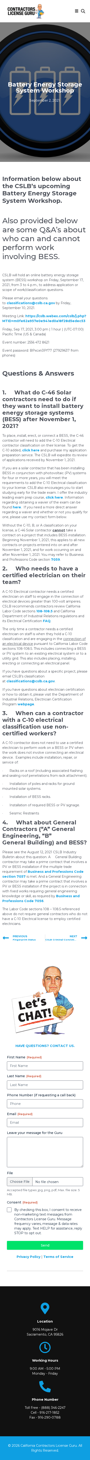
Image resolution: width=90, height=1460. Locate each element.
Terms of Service (58, 1257)
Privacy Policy (28, 1257)
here (17, 507)
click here (30, 450)
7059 (55, 559)
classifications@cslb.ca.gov (31, 303)
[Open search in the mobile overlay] (83, 11)
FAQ (47, 621)
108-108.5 (44, 611)
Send (45, 1245)
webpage (26, 704)
